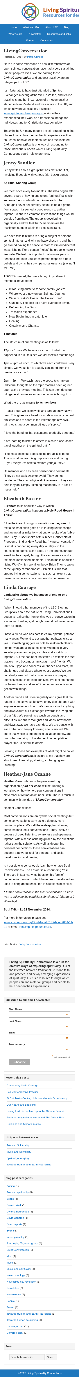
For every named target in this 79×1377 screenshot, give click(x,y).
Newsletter (13, 1288)
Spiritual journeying (18, 1158)
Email (38, 1032)
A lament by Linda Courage (22, 1085)
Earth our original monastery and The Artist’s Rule (35, 1117)
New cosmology (16, 1275)
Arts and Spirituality (18, 1145)
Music (10, 1262)
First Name (38, 1009)
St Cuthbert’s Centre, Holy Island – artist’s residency (37, 1098)
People (11, 1300)
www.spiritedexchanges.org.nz (24, 113)
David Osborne (15, 1217)
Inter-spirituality (15, 1237)
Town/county (38, 1044)
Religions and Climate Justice (24, 1123)
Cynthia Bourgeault (18, 1211)
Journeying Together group (22, 1243)
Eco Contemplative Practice (23, 1091)
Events (11, 1230)
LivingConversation (26, 50)
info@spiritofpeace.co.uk (35, 926)
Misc (9, 1256)
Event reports (14, 1224)
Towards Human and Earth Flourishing (29, 1164)
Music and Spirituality (19, 1151)
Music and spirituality (19, 1268)
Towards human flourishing (22, 1319)
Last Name (38, 1021)
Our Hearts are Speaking (21, 1104)
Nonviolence (14, 1294)
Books (10, 1198)
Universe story (15, 1332)
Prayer (10, 1307)
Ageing (11, 1185)
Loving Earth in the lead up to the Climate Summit (35, 1111)
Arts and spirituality (18, 1192)
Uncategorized (15, 1326)
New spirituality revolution (21, 1281)
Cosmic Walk (14, 1205)
